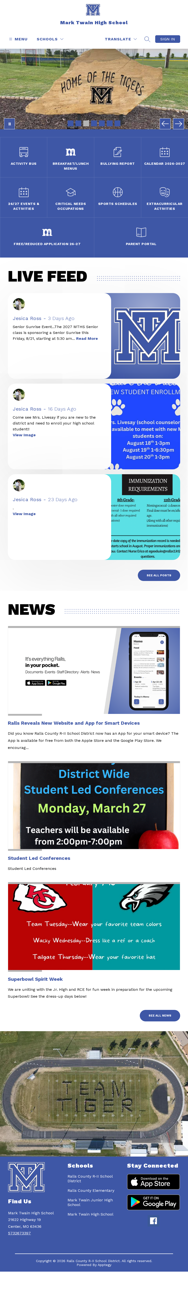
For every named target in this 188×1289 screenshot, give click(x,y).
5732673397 (19, 1233)
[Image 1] (70, 123)
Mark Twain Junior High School (90, 1202)
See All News (160, 1015)
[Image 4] (94, 123)
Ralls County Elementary (91, 1190)
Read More (87, 338)
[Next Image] (178, 123)
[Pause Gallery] (9, 123)
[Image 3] (86, 123)
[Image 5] (102, 123)
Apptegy (104, 1265)
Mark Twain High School (90, 1214)
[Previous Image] (165, 123)
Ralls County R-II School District (90, 1178)
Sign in (167, 39)
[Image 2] (78, 123)
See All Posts (159, 575)
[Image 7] (117, 123)
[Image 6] (110, 123)
